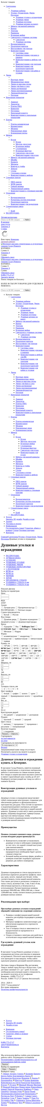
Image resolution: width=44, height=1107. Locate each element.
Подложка (15, 111)
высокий (7, 719)
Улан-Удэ (35, 1098)
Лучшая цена (9, 608)
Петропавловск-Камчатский (13, 1094)
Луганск (12, 1085)
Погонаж (14, 95)
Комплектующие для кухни (27, 155)
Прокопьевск (30, 1094)
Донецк (35, 1078)
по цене (4, 741)
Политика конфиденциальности (14, 989)
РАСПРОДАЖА (12, 213)
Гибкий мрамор (17, 186)
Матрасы (14, 164)
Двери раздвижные (19, 88)
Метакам (7, 631)
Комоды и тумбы (18, 166)
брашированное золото (20, 696)
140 (2, 660)
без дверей (8, 715)
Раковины (15, 33)
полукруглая (6, 639)
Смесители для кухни (25, 153)
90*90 (6, 651)
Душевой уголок (8, 622)
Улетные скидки (24, 610)
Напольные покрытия (15, 97)
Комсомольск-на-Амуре (11, 1083)
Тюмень (25, 1098)
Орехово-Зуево (16, 1091)
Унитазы (14, 31)
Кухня (13, 140)
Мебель (9, 135)
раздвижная (21, 715)
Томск (19, 1098)
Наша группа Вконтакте (11, 992)
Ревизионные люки (19, 131)
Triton (37, 629)
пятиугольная (36, 639)
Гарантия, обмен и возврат (17, 1034)
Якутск (4, 1105)
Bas (17, 627)
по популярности (8, 738)
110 (31, 656)
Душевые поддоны (23, 22)
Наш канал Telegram (9, 996)
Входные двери (17, 80)
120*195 (4, 658)
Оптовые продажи (26, 530)
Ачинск (20, 1074)
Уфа (12, 1100)
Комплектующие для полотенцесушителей (24, 67)
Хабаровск (20, 1100)
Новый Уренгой (7, 1089)
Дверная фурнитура (19, 93)
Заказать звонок (7, 277)
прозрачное (18, 724)
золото (24, 693)
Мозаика (14, 129)
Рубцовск (19, 1096)
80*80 (6, 648)
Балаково (29, 1074)
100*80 (23, 656)
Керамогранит (17, 126)
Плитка (9, 120)
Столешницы (21, 149)
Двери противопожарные (21, 91)
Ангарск (13, 1074)
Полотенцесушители (19, 46)
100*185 (12, 653)
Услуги (9, 517)
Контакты (10, 533)
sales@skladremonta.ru (10, 1044)
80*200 (34, 646)
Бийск (9, 1076)
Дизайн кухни (28, 519)
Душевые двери (22, 20)
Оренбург (5, 1091)
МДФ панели (16, 184)
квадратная (24, 636)
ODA (23, 629)
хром (33, 693)
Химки (4, 1103)
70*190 (7, 646)
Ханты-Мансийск (33, 1100)
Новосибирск (36, 1087)
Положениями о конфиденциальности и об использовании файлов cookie (19, 1061)
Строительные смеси (14, 206)
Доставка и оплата (13, 524)
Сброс (4, 1069)
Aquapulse (8, 627)
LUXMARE (8, 629)
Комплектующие (18, 51)
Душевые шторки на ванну (27, 24)
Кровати (14, 162)
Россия (15, 615)
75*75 (15, 646)
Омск (36, 1089)
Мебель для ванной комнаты (23, 26)
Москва (30, 1085)
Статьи (16, 530)
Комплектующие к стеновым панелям (26, 191)
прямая (7, 641)
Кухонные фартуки (24, 151)
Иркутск (18, 1080)
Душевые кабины (18, 11)
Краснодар (25, 1083)
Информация (11, 526)
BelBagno (28, 627)
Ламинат (14, 102)
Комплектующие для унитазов (28, 64)
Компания (10, 1029)
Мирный (22, 1085)
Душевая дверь (10, 619)
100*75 (14, 656)
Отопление (10, 193)
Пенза (26, 1091)
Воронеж (25, 1078)
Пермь (32, 1091)
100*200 (4, 656)
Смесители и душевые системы (24, 37)
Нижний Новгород (11, 1087)
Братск (28, 1076)
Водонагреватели (18, 44)
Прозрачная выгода (26, 608)
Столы (13, 171)
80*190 (24, 646)
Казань (27, 1080)
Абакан (6, 1074)
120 (37, 656)
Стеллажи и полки (18, 173)
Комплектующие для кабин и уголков (29, 369)
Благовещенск (19, 1076)
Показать (12, 1069)
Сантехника (11, 6)
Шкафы (14, 160)
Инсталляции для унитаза (21, 48)
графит (15, 693)
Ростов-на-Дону (7, 1096)
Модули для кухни (23, 144)
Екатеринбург (7, 1080)
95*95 (16, 651)
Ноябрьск (28, 1089)
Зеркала (14, 169)
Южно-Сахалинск (32, 1103)
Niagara (18, 631)
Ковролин (15, 108)
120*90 (28, 658)
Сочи (12, 1098)
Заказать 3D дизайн (14, 519)
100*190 (22, 653)
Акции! (9, 521)
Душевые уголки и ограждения (29, 17)
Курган (4, 1085)
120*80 (16, 658)
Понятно (5, 1064)
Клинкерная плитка (19, 133)
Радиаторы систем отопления (23, 200)
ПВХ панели (16, 182)
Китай (6, 615)
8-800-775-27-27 (7, 275)
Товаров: (5, 253)
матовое (7, 724)
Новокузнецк (24, 1087)
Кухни (18, 142)
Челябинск (13, 1103)
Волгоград (16, 1078)
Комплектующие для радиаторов (24, 204)
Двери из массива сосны (21, 84)
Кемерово (15, 239)
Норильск (19, 1089)
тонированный (18, 727)
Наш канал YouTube (9, 994)
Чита (20, 1103)
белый (6, 693)
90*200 (34, 648)
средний (27, 719)
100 (29, 651)
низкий (18, 719)
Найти (27, 220)
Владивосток (6, 1078)
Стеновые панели (13, 177)
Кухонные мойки (18, 35)
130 (35, 658)
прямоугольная (21, 639)
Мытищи (37, 1085)
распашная (33, 715)
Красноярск (35, 1083)
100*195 (32, 653)
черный (4, 696)
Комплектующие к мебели (22, 175)
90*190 (25, 648)
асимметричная (10, 636)
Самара (28, 1096)
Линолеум (15, 104)
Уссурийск (5, 1100)
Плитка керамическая (20, 124)
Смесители (20, 40)
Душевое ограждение (29, 619)
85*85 (16, 648)
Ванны (13, 28)
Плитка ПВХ (16, 106)
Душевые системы (23, 42)
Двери (8, 75)
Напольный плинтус (19, 113)
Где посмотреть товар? (15, 528)
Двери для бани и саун (20, 86)
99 (23, 651)
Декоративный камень (20, 189)
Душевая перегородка (27, 622)
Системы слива (22, 53)
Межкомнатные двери (20, 82)
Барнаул (37, 1074)
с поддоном (9, 731)
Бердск (4, 1076)
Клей (13, 211)
